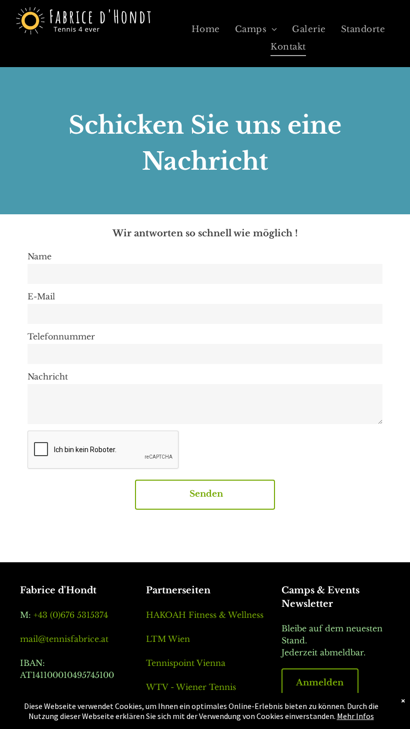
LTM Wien (168, 639)
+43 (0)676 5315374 (71, 615)
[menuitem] (206, 30)
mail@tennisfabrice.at (64, 639)
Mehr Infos (355, 716)
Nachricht (48, 377)
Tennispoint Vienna (186, 663)
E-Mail (41, 296)
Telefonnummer (61, 336)
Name (40, 256)
